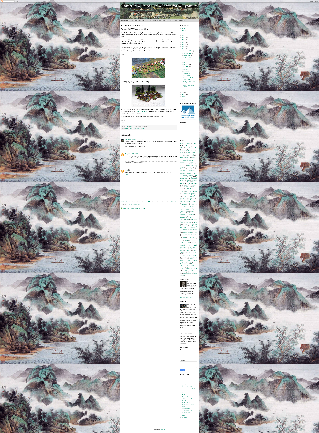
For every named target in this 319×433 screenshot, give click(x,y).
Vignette (188, 260)
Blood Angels (192, 154)
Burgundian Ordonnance (189, 160)
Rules (184, 237)
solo (187, 244)
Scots (182, 242)
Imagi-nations (137, 128)
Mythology (191, 214)
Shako (193, 242)
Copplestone (183, 170)
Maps (187, 211)
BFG (187, 154)
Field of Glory (186, 186)
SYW (194, 250)
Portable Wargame (192, 230)
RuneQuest (192, 237)
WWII (195, 272)
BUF (189, 159)
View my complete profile (186, 297)
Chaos (193, 163)
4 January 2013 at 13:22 (137, 139)
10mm (188, 143)
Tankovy (182, 252)
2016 (183, 42)
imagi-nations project (142, 111)
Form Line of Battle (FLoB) (189, 389)
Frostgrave (194, 195)
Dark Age (190, 177)
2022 (183, 28)
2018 (183, 37)
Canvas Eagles (185, 383)
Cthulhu (184, 175)
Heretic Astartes (185, 203)
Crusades (195, 173)
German (182, 198)
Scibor (193, 240)
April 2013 (186, 69)
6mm (185, 149)
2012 (183, 90)
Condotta (182, 168)
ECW (187, 181)
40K (181, 147)
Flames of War (190, 188)
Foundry (182, 191)
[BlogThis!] (140, 126)
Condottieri (191, 168)
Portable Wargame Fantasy (177, 20)
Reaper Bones (187, 235)
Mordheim (183, 214)
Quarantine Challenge (188, 234)
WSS (190, 272)
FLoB (181, 190)
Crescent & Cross (185, 172)
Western (186, 270)
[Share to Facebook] (144, 126)
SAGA (191, 239)
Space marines (184, 248)
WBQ (187, 268)
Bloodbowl (184, 379)
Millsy (126, 170)
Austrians (131, 128)
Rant (196, 234)
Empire (182, 183)
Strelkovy (182, 250)
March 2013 (187, 71)
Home (149, 201)
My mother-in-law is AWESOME (188, 78)
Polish (184, 230)
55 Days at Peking (192, 147)
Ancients (193, 149)
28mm (126, 128)
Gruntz (189, 201)
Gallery (186, 196)
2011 (183, 92)
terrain (195, 252)
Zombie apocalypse (187, 273)
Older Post (173, 201)
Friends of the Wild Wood (189, 193)
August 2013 (187, 60)
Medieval (182, 212)
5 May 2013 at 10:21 (133, 154)
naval (193, 216)
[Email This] (139, 126)
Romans (195, 235)
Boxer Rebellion (184, 157)
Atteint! (182, 152)
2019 (183, 35)
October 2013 (187, 55)
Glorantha (189, 199)
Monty (126, 154)
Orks (186, 224)
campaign (182, 162)
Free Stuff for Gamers (138, 20)
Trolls (183, 255)
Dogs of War (183, 178)
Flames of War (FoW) (187, 387)
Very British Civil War (187, 410)
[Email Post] (136, 126)
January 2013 (187, 75)
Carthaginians (191, 162)
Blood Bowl (183, 155)
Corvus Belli (192, 170)
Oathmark (185, 220)
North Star (194, 219)
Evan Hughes (128, 139)
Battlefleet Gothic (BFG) (188, 377)
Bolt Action (191, 155)
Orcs (195, 222)
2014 (183, 46)
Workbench (183, 272)
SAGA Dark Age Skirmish (188, 398)
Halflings (195, 201)
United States (194, 257)
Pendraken (192, 227)
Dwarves (188, 180)
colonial (190, 167)
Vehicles (182, 260)
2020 (183, 33)
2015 (183, 44)
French (195, 191)
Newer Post (124, 201)
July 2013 (186, 62)
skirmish (182, 244)
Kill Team (192, 206)
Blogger (162, 429)
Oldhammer (188, 222)
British (193, 157)
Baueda (182, 154)
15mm (195, 143)
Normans (187, 219)
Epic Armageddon (192, 183)
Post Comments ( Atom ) (134, 204)
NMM (181, 219)
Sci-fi (186, 240)
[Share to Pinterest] (146, 126)
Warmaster (182, 267)
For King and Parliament (190, 190)
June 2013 (186, 64)
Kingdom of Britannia (185, 208)
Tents (188, 252)
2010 (183, 94)
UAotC (195, 255)
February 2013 (187, 73)
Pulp (196, 232)
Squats (193, 248)
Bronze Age (183, 159)
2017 (183, 40)
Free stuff (188, 191)
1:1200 (182, 143)
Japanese (185, 206)
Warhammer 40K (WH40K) (188, 412)
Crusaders (189, 173)
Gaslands (192, 196)
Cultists (190, 175)
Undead (185, 257)
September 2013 (188, 57)
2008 (183, 99)
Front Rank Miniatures (185, 194)
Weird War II (194, 268)
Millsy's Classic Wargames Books (157, 20)
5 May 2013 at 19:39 (135, 170)
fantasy (185, 185)
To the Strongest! (187, 253)
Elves (193, 181)
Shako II (184, 400)
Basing (193, 152)
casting (182, 163)
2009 (183, 96)
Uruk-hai (185, 258)
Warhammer (184, 264)
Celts (188, 163)
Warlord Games (191, 265)
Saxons (181, 240)
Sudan (188, 250)
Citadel (182, 165)
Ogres (191, 221)
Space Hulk (192, 247)
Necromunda (183, 217)
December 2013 (188, 51)
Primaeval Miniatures (187, 232)
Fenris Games (194, 185)
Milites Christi (191, 212)
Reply (126, 148)
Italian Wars (194, 204)
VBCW (192, 258)
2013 (183, 49)
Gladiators (182, 199)
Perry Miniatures (184, 229)
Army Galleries (125, 20)
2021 (183, 30)
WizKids (193, 270)
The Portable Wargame (187, 402)
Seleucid (188, 242)
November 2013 (188, 53)
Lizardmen (187, 209)
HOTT (193, 203)
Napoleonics (183, 216)
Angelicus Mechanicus (186, 150)
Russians (182, 239)
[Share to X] (142, 126)
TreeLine (195, 253)
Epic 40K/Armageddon (187, 385)
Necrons (192, 217)
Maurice (143, 128)
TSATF (189, 255)
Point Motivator (193, 229)
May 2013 (186, 66)
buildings (195, 159)
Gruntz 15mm (185, 393)
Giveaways (191, 198)
